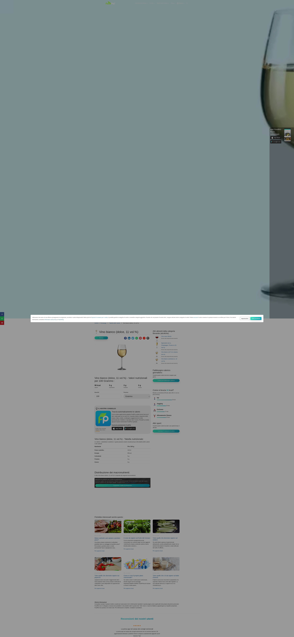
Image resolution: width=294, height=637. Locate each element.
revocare (195, 317)
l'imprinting (61, 319)
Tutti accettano (256, 318)
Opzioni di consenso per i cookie (99, 317)
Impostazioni (244, 318)
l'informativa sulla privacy (50, 319)
